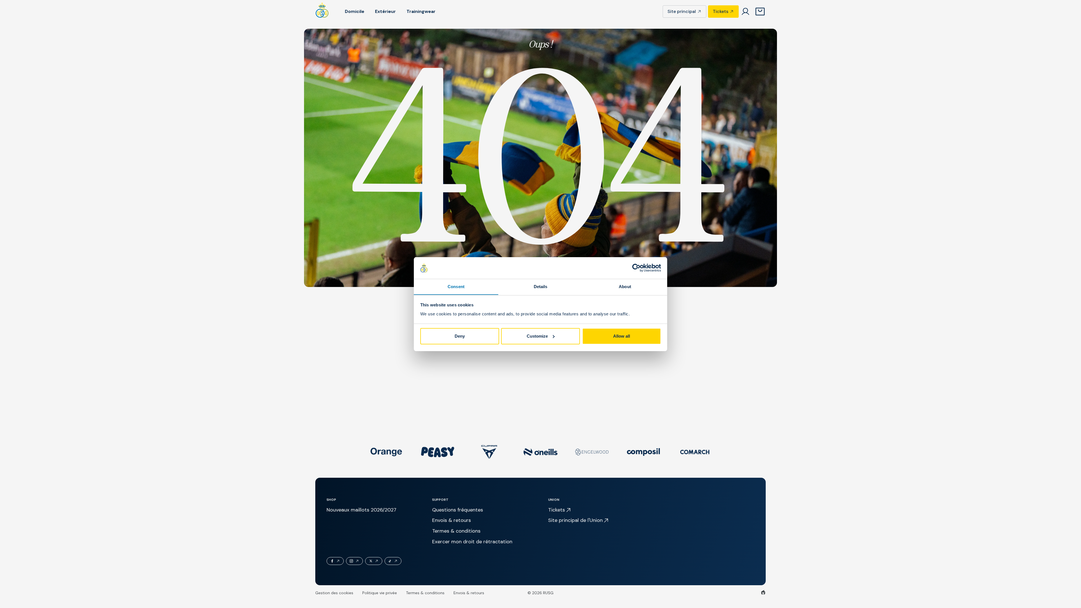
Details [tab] (541, 286)
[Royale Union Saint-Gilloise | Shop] (322, 11)
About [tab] (625, 286)
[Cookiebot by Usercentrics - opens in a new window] (636, 268)
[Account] (745, 11)
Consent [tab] (456, 286)
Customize (537, 336)
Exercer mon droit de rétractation (472, 541)
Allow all (621, 336)
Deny (460, 336)
